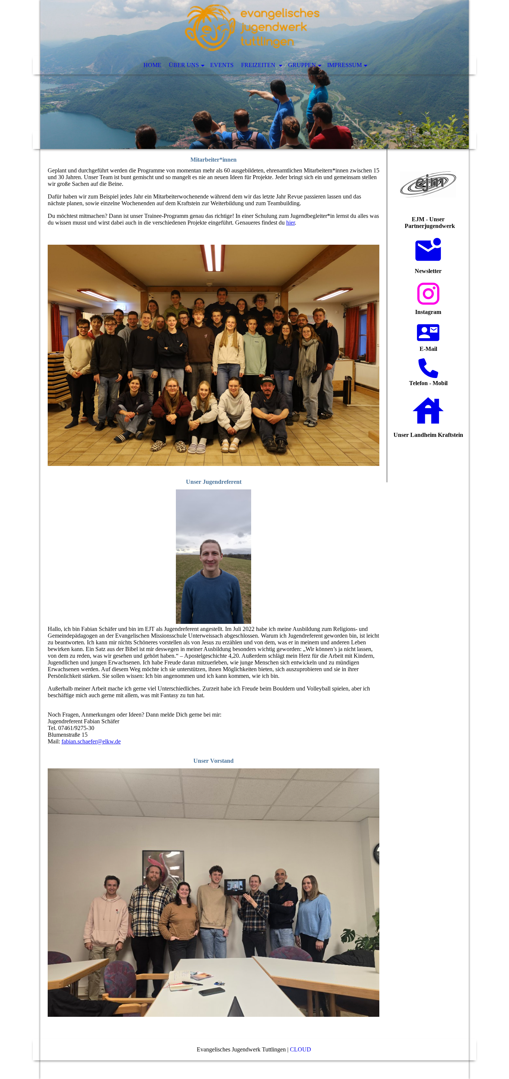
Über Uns (184, 65)
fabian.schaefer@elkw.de (91, 741)
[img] (254, 74)
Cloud (301, 1049)
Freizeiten (259, 65)
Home (152, 65)
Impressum (344, 65)
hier (290, 222)
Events (222, 65)
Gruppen (302, 65)
